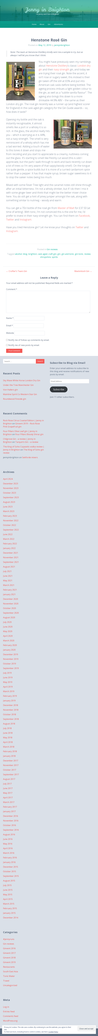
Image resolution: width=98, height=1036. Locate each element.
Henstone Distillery (57, 65)
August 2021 (9, 566)
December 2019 (10, 654)
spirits (55, 257)
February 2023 (10, 515)
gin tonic (79, 254)
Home (34, 24)
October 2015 (9, 871)
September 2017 (11, 774)
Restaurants (9, 966)
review (87, 254)
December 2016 (10, 816)
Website (10, 333)
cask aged (42, 254)
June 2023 (8, 506)
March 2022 (8, 539)
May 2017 (7, 793)
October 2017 (9, 769)
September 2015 (11, 876)
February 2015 (10, 908)
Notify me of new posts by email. (23, 345)
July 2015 (7, 885)
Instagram (26, 219)
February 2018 (10, 751)
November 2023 (10, 488)
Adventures (58, 24)
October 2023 (9, 492)
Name (10, 318)
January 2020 (9, 649)
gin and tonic (68, 254)
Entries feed (9, 1011)
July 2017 (7, 783)
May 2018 (7, 737)
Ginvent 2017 (9, 953)
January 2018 (9, 756)
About (42, 24)
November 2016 (10, 820)
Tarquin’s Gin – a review (26, 442)
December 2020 (10, 599)
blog (25, 254)
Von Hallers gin (10, 389)
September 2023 (11, 497)
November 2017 (10, 765)
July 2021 (7, 571)
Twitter (10, 219)
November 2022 (10, 520)
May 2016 (7, 843)
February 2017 (10, 806)
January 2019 (9, 700)
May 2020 (7, 631)
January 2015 (9, 913)
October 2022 (9, 525)
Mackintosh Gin (83, 271)
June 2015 (8, 889)
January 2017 (9, 811)
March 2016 (8, 853)
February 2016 (10, 857)
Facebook (84, 215)
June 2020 (8, 626)
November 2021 (10, 557)
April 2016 (8, 848)
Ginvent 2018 (9, 957)
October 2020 (9, 608)
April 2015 (8, 899)
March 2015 (8, 903)
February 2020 (10, 645)
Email (9, 325)
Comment (11, 289)
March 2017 (8, 802)
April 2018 (8, 742)
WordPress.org (10, 1020)
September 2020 (11, 612)
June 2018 (8, 732)
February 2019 (10, 696)
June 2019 (8, 677)
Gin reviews (52, 249)
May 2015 (7, 894)
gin (58, 254)
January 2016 (9, 862)
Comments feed (10, 1016)
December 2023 (10, 483)
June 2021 (8, 576)
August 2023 (9, 502)
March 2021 (8, 585)
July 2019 (7, 672)
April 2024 (8, 479)
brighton (32, 254)
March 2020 (8, 640)
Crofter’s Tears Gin (16, 271)
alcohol (18, 254)
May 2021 (7, 580)
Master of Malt (66, 208)
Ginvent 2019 (9, 962)
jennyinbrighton (62, 45)
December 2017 (10, 760)
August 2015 (9, 880)
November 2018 (10, 709)
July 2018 (7, 728)
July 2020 (7, 622)
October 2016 (9, 825)
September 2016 (11, 829)
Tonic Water (9, 976)
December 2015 (10, 866)
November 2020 (10, 603)
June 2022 (8, 534)
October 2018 (9, 714)
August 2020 (9, 617)
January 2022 (9, 548)
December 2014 (10, 917)
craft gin (52, 254)
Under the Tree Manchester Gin (18, 385)
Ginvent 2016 (9, 948)
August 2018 (9, 723)
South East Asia (10, 971)
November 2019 (10, 659)
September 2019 (11, 668)
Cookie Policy (53, 1032)
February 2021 (10, 589)
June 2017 (8, 788)
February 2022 (10, 543)
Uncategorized (10, 985)
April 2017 (8, 797)
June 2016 (8, 839)
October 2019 (9, 663)
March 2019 (8, 691)
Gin (49, 24)
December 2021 (10, 552)
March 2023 (8, 511)
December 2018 (10, 705)
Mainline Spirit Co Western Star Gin (20, 394)
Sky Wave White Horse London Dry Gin (21, 380)
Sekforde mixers (30, 457)
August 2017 (9, 779)
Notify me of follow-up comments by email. (28, 340)
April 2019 (8, 686)
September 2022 (11, 529)
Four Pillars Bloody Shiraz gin (29, 434)
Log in (6, 1006)
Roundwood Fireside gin (14, 398)
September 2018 (11, 719)
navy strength (61, 69)
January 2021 (9, 594)
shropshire (45, 257)
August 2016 (9, 834)
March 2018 (8, 746)
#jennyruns (8, 939)
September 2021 (11, 562)
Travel (6, 980)
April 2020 (8, 636)
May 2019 (7, 682)
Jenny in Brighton (47, 9)
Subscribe (58, 389)
